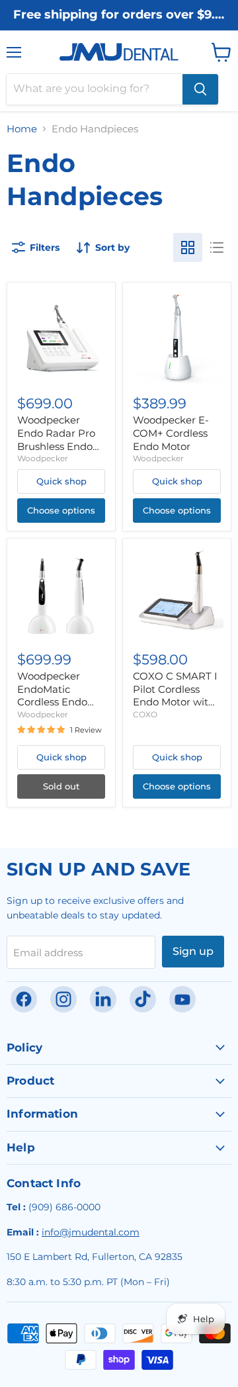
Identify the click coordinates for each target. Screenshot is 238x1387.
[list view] (216, 247)
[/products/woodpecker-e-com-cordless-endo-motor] (176, 336)
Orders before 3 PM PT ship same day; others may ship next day (119, 27)
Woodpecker (42, 458)
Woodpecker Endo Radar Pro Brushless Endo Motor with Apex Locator (58, 446)
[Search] (200, 89)
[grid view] (187, 247)
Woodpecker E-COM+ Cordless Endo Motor (171, 433)
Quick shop (61, 481)
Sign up (193, 951)
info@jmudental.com (90, 1232)
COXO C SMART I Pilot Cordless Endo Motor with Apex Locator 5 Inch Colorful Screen (175, 708)
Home (22, 128)
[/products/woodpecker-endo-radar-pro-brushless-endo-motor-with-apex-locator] (61, 336)
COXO (145, 714)
